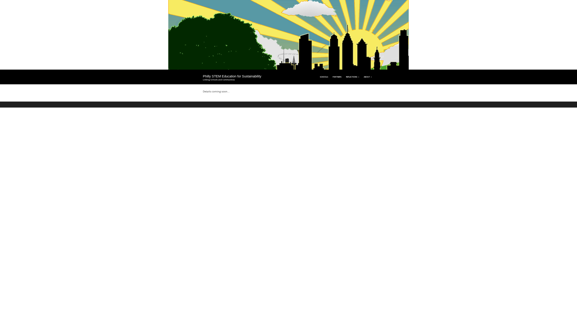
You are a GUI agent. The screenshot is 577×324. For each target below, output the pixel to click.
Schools (324, 77)
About (367, 77)
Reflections (351, 77)
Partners (337, 77)
